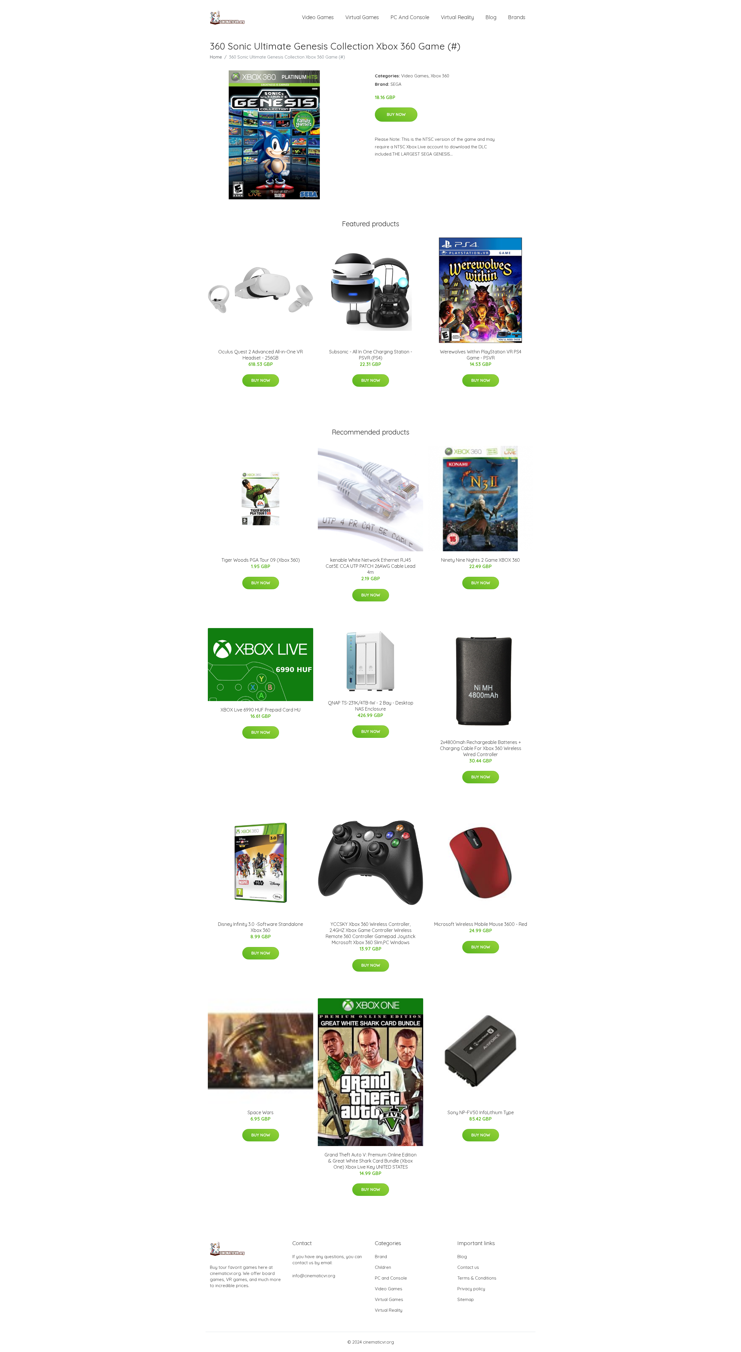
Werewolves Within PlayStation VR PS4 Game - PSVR (480, 355)
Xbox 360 (440, 76)
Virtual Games (362, 17)
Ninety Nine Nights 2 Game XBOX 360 (480, 560)
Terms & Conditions (476, 1278)
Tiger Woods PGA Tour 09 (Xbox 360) (260, 560)
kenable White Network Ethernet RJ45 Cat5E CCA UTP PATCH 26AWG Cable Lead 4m (370, 566)
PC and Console (409, 17)
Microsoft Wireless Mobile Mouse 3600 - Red (480, 924)
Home (216, 57)
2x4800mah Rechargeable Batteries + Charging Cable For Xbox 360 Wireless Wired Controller (480, 748)
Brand (381, 1256)
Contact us (468, 1267)
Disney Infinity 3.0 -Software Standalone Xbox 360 (260, 927)
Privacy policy (471, 1288)
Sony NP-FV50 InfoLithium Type (480, 1112)
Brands (516, 17)
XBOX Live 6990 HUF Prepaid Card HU (260, 710)
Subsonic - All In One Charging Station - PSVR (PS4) (370, 355)
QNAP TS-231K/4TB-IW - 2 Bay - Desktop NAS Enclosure (370, 706)
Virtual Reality (457, 17)
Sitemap (465, 1299)
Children (383, 1267)
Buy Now (396, 114)
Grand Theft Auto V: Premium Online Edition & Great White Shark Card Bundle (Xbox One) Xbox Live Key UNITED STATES (370, 1161)
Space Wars (260, 1112)
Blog (490, 17)
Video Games (318, 17)
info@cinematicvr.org (313, 1275)
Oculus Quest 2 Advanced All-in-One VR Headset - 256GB (260, 355)
